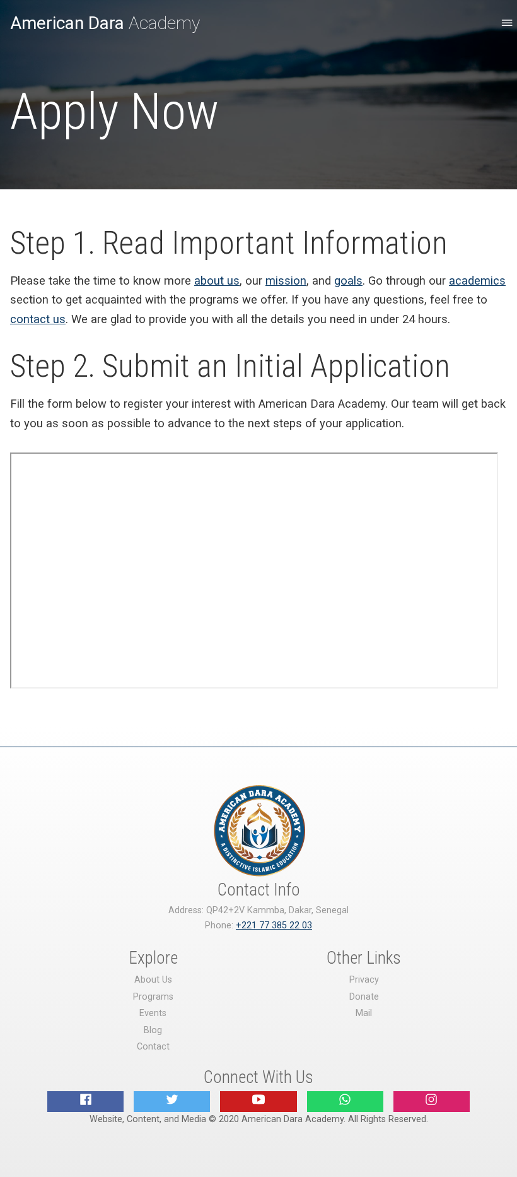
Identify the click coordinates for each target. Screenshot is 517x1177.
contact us (38, 319)
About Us (153, 979)
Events (152, 1013)
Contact (153, 1046)
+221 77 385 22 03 (274, 925)
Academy (105, 23)
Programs (153, 996)
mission (285, 280)
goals (348, 280)
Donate (364, 996)
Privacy (364, 979)
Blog (153, 1030)
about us (217, 280)
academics (477, 280)
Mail (364, 1013)
